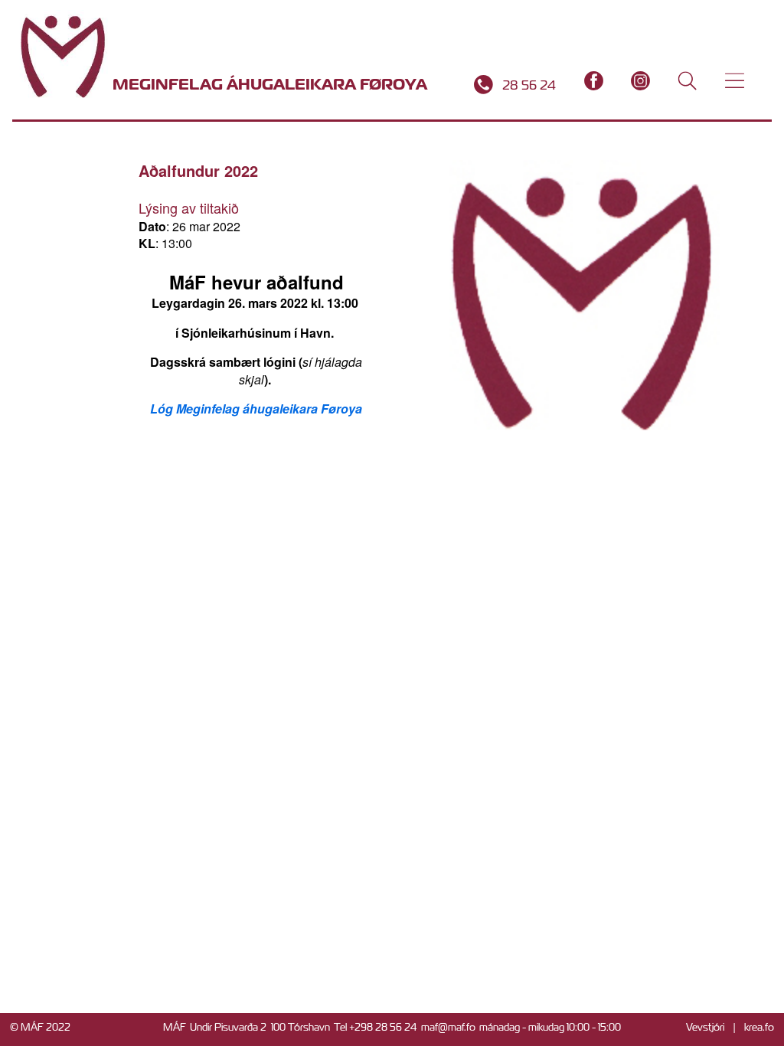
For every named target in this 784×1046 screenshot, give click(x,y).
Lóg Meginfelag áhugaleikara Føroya (256, 408)
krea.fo (759, 1027)
